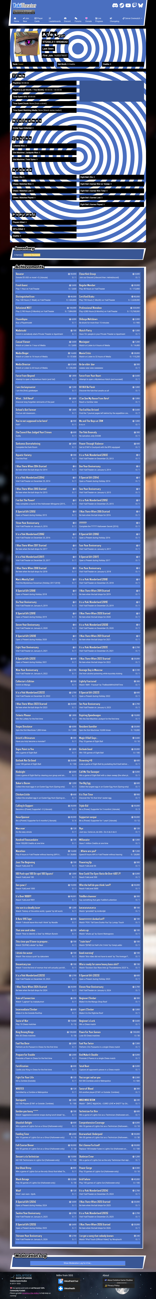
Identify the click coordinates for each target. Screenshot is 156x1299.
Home (16, 21)
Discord (67, 21)
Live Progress (99, 19)
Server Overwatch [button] (133, 18)
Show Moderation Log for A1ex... (78, 1263)
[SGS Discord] (115, 5)
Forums (78, 21)
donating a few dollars (30, 1293)
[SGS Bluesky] (140, 5)
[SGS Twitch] (135, 5)
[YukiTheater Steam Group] (122, 5)
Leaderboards (55, 21)
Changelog (114, 21)
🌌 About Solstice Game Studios (119, 1280)
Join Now (26, 19)
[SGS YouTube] (128, 5)
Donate (88, 21)
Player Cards (38, 19)
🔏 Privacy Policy (112, 1285)
